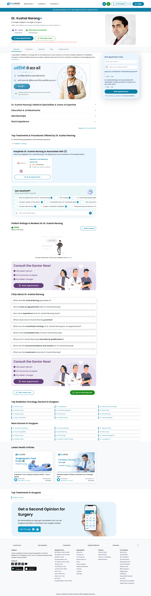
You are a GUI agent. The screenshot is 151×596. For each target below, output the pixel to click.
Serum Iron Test (60, 576)
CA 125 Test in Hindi (61, 569)
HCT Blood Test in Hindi (62, 562)
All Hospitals (124, 555)
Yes (107, 76)
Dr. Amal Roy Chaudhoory (20, 428)
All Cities (122, 578)
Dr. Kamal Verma (18, 406)
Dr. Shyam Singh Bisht (19, 417)
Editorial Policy (102, 559)
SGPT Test (58, 571)
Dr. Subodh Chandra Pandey (108, 406)
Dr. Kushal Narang (105, 414)
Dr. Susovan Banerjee (106, 417)
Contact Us (80, 555)
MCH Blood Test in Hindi (62, 555)
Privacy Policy (102, 552)
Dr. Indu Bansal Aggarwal (63, 410)
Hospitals (41, 49)
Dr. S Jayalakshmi (61, 406)
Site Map (79, 574)
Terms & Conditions (104, 557)
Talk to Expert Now (24, 393)
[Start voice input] (90, 213)
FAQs (51, 49)
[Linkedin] (19, 564)
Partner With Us (81, 559)
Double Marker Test (61, 559)
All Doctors (123, 552)
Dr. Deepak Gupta (18, 414)
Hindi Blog (123, 574)
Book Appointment (33, 177)
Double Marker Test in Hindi (63, 581)
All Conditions (124, 557)
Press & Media (81, 564)
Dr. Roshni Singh (104, 410)
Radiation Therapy (20, 144)
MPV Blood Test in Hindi (62, 552)
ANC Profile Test (60, 574)
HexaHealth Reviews (126, 576)
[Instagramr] (22, 564)
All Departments (125, 562)
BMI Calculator (124, 569)
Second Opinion (125, 564)
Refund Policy (102, 555)
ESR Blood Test (59, 557)
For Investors (81, 557)
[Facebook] (12, 564)
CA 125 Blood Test (60, 566)
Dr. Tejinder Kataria (62, 417)
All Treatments (124, 559)
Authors (79, 569)
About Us (79, 552)
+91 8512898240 (120, 4)
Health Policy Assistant (127, 583)
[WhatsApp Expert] (108, 4)
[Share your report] (17, 213)
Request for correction (86, 128)
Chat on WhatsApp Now (83, 393)
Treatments (29, 49)
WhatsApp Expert (46, 38)
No (112, 76)
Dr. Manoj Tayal (60, 414)
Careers (79, 571)
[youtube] (26, 564)
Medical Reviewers (82, 566)
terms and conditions (128, 96)
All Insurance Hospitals (127, 581)
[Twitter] (16, 564)
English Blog (123, 571)
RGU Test (57, 578)
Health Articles (64, 49)
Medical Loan (124, 566)
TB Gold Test (59, 564)
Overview (16, 49)
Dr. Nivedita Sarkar (18, 410)
